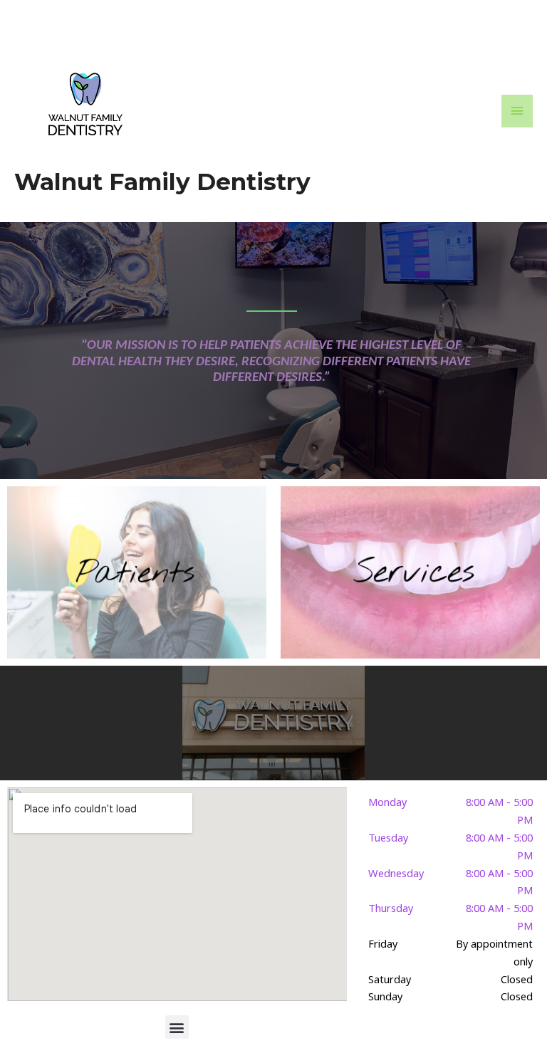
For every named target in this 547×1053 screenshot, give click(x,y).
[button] (177, 1027)
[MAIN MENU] (517, 111)
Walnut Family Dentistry (162, 181)
